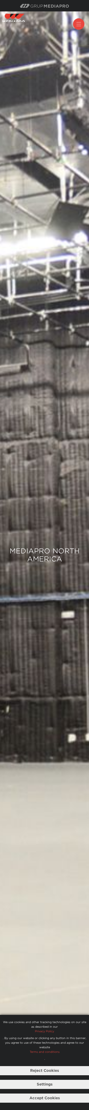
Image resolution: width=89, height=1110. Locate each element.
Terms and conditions (45, 1052)
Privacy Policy (44, 1031)
